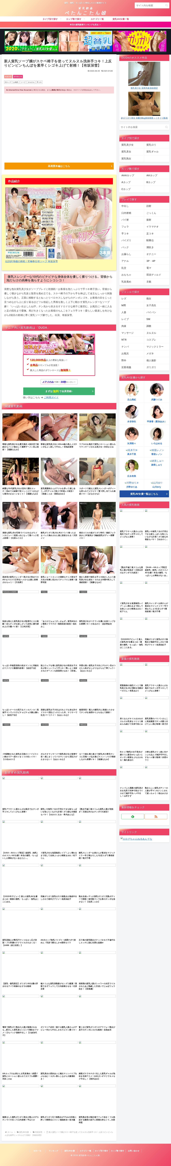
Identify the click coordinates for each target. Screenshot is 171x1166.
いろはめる (156, 443)
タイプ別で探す (101, 1151)
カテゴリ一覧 (85, 1151)
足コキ (150, 233)
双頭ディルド (153, 274)
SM (148, 319)
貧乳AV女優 (69, 1151)
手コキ (39, 82)
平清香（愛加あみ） (157, 421)
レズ (123, 298)
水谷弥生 (131, 421)
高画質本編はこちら (59, 166)
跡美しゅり (156, 464)
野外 (123, 360)
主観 (148, 281)
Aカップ (126, 182)
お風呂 (15, 82)
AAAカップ (127, 175)
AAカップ (151, 175)
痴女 (148, 298)
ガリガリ (151, 367)
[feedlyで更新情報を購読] (132, 816)
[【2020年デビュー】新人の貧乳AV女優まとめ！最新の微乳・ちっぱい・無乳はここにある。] (31, 41)
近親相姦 (126, 367)
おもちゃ (126, 274)
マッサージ (127, 332)
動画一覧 (37, 1151)
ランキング (53, 1151)
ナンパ (125, 346)
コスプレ (151, 339)
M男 (123, 305)
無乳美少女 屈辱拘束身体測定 (144, 88)
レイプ (125, 319)
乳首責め (126, 281)
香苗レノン (156, 454)
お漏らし (126, 254)
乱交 (123, 267)
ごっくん (151, 213)
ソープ (23, 82)
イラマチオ (152, 226)
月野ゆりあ (131, 486)
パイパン (151, 312)
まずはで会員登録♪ (59, 391)
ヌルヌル (31, 82)
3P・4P (151, 261)
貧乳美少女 (18, 77)
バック (125, 247)
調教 (148, 326)
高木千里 (131, 454)
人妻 (123, 312)
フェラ (125, 226)
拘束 (123, 326)
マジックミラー (155, 346)
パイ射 (125, 219)
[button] (166, 5)
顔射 (148, 206)
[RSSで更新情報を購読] (156, 816)
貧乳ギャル (152, 151)
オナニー (151, 254)
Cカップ (8, 82)
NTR (124, 339)
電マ (148, 267)
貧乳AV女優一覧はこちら (144, 493)
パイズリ (126, 240)
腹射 (148, 219)
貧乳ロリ (151, 144)
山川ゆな (156, 486)
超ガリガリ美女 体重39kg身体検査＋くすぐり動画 (144, 118)
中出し (125, 206)
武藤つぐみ (156, 399)
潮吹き (150, 247)
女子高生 (151, 305)
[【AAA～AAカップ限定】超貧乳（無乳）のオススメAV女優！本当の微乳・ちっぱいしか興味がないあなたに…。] (85, 41)
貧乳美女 (126, 151)
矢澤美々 (131, 443)
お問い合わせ (133, 1151)
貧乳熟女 (126, 158)
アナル (125, 261)
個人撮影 (151, 360)
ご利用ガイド (51, 397)
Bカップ (150, 182)
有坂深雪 (8, 77)
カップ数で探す (117, 1151)
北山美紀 (131, 399)
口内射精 (126, 213)
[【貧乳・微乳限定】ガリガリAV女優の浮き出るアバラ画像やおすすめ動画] (139, 41)
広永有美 (131, 476)
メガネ (150, 353)
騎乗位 (150, 240)
